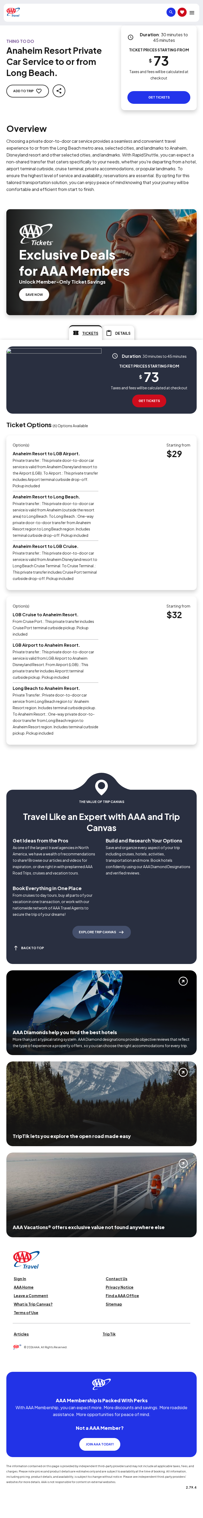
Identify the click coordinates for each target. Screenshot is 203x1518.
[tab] (85, 332)
